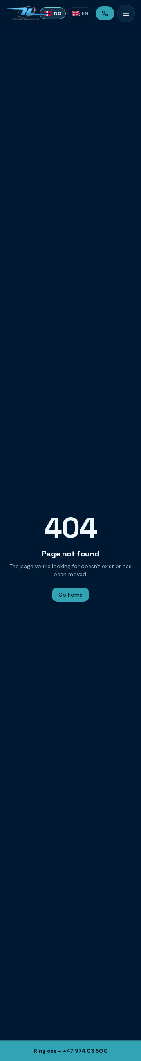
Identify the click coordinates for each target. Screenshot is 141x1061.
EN (85, 13)
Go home (70, 594)
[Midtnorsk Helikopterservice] (19, 13)
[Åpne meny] (126, 13)
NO (57, 13)
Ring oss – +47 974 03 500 (71, 1050)
